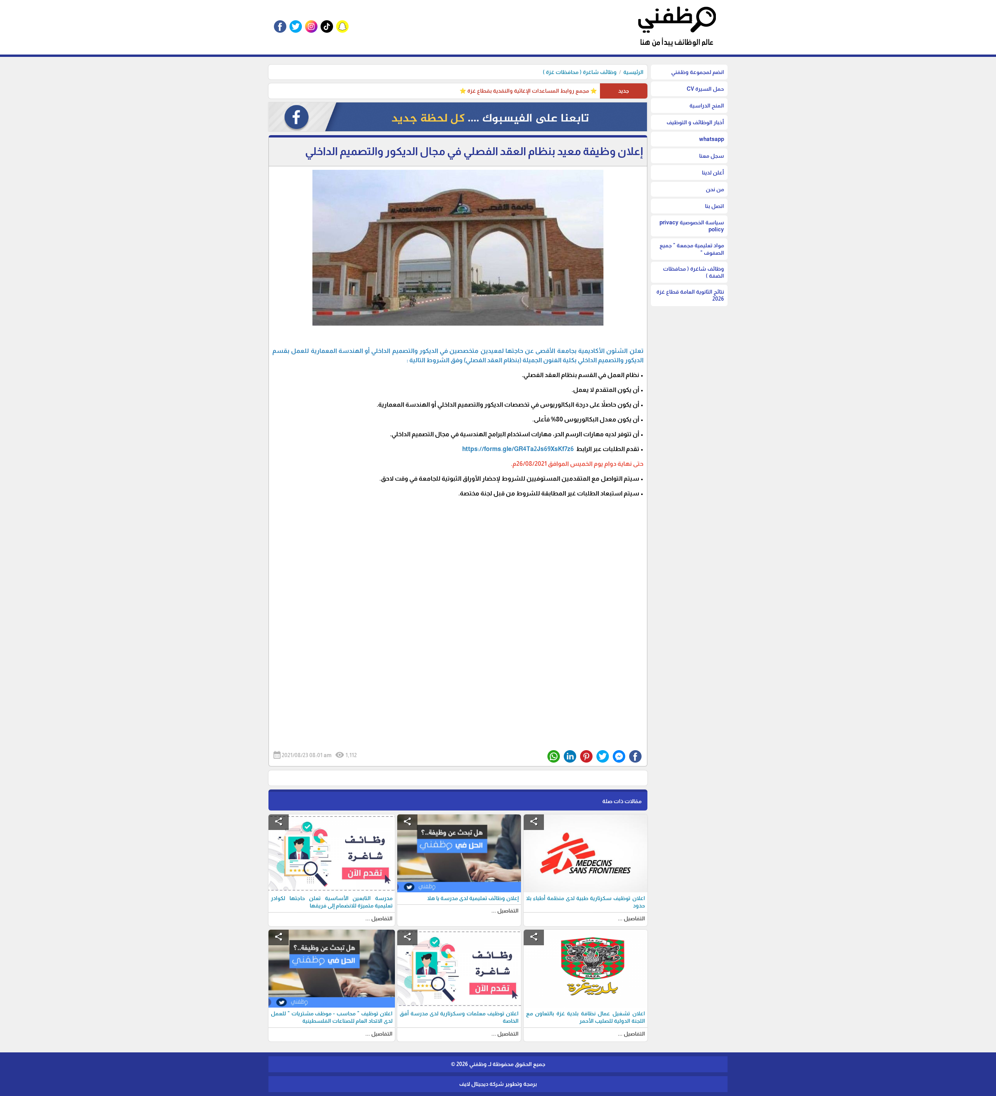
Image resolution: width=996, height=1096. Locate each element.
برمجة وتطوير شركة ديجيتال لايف (498, 1084)
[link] (518, 449)
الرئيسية (633, 72)
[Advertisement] (458, 574)
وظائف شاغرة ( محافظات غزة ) (580, 72)
